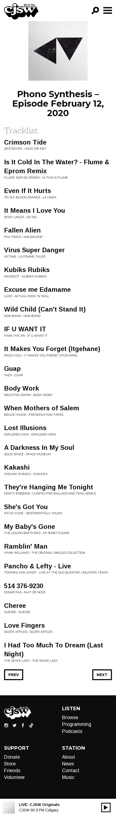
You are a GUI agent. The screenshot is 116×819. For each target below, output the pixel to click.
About (68, 757)
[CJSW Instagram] (6, 725)
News (68, 763)
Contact (70, 770)
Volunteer (14, 777)
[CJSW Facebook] (23, 725)
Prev (13, 674)
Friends (12, 770)
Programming (76, 724)
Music (68, 777)
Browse (70, 717)
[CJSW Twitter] (14, 725)
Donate (12, 757)
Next (102, 674)
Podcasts (72, 731)
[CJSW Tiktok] (31, 725)
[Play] (106, 807)
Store (10, 763)
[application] (105, 807)
